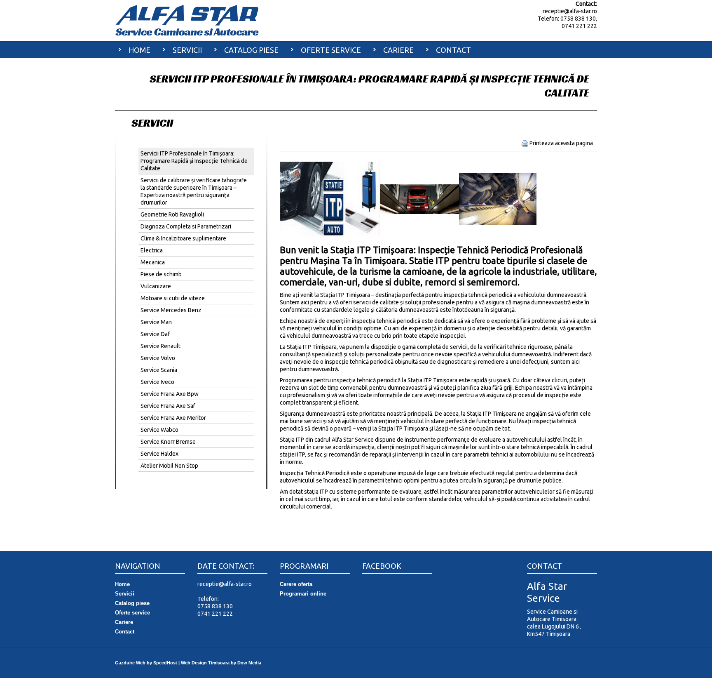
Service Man (156, 322)
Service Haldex (159, 453)
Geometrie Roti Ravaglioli (172, 214)
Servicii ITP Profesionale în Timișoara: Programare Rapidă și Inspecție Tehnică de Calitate (194, 161)
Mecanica (153, 262)
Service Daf (155, 334)
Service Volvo (158, 358)
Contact (453, 50)
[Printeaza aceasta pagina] (525, 143)
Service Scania (159, 370)
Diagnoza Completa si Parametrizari (186, 226)
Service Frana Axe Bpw (170, 394)
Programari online (303, 594)
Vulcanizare (156, 286)
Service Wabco (159, 429)
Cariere (398, 50)
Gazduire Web (130, 662)
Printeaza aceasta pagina (561, 143)
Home (139, 50)
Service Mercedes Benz (171, 310)
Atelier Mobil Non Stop (169, 465)
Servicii (187, 50)
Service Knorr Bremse (168, 441)
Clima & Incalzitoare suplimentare (183, 238)
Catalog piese (251, 50)
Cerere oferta (296, 584)
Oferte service (331, 50)
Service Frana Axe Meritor (173, 417)
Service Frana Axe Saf (168, 406)
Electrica (152, 250)
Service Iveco (157, 382)
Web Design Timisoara (205, 662)
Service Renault (160, 346)
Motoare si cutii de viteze (173, 298)
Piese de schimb (161, 274)
